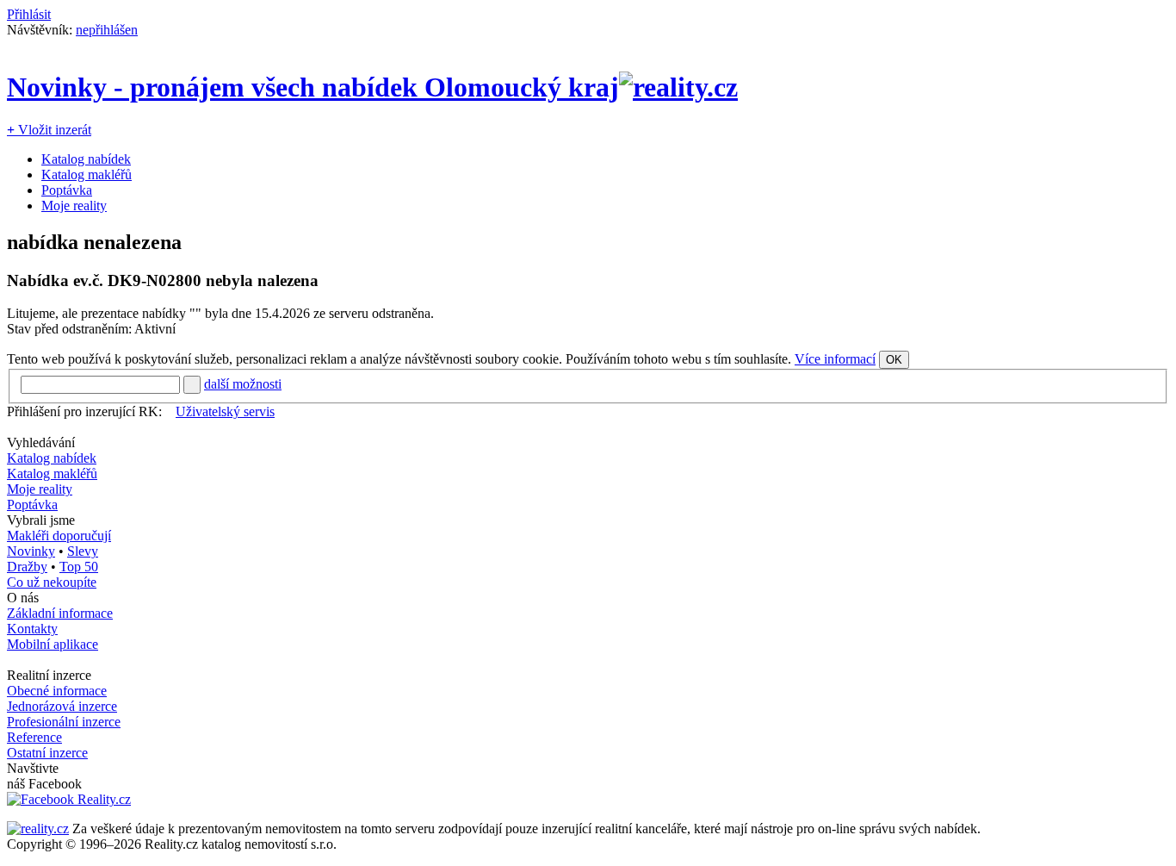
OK (894, 359)
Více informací (835, 359)
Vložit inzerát (49, 129)
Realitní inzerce (49, 675)
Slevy (82, 551)
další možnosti (243, 384)
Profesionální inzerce (64, 721)
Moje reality (74, 205)
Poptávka (66, 190)
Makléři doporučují (59, 535)
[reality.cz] (38, 828)
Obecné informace (57, 690)
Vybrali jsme (41, 520)
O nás (23, 597)
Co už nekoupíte (51, 582)
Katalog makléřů (86, 174)
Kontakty (32, 628)
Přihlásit (29, 14)
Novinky (31, 551)
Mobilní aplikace (52, 644)
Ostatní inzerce (47, 752)
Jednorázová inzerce (62, 706)
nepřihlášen (107, 29)
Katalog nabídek (86, 159)
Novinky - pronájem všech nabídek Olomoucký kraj (313, 87)
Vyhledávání (41, 442)
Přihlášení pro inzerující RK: (84, 411)
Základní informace (60, 613)
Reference (34, 737)
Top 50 (78, 566)
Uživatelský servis (225, 411)
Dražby (27, 566)
